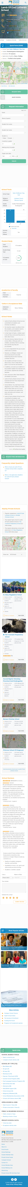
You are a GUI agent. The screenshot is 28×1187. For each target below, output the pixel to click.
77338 (9, 21)
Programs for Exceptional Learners (13, 1023)
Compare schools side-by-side (11, 1060)
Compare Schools (6, 1160)
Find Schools (5, 1149)
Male (4, 138)
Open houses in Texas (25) (10, 1105)
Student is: (5, 136)
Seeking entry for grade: (8, 147)
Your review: (5, 881)
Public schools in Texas (9, 1114)
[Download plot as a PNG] (24, 210)
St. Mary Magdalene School (13, 531)
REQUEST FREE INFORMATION (15, 457)
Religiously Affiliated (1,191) (10, 1094)
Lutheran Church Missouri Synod (18, 199)
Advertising (5, 1170)
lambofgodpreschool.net (13, 30)
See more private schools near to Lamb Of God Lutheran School (14, 770)
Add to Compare (9, 615)
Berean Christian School (11, 719)
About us (4, 1147)
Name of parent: (6, 118)
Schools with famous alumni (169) (12, 1099)
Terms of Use (9, 1185)
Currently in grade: (7, 141)
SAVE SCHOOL (16, 97)
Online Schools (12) (8, 1091)
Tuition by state (7, 1123)
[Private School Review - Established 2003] (14, 2)
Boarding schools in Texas (10, 1117)
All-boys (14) (6, 1071)
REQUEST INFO (16, 92)
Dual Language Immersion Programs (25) (14, 1081)
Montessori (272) (7, 1074)
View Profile (21, 615)
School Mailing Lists (7, 1168)
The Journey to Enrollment (11, 1018)
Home (3, 1144)
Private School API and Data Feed (11, 1173)
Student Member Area (7, 1155)
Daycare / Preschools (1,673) (10, 1076)
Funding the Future (9, 1021)
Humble (22, 20)
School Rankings (6, 1152)
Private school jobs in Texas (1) (11, 1108)
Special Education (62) (9, 1084)
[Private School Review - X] (12, 1179)
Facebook (15, 1179)
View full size (4, 86)
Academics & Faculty (11, 40)
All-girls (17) (6, 1069)
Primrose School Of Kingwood (13, 750)
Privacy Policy (18, 1185)
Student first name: (7, 124)
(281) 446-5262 (13, 26)
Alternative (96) (7, 1086)
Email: (3, 113)
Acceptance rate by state (9, 1126)
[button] (3, 898)
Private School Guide (7, 1157)
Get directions (12, 86)
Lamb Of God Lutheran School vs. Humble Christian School (14, 515)
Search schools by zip (8, 1057)
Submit (14, 161)
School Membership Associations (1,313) (13, 1096)
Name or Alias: (18, 875)
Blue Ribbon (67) (7, 1066)
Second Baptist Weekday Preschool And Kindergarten (12, 680)
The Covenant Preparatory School (13, 523)
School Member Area (7, 1165)
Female (10, 138)
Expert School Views (9, 1016)
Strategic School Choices (11, 1013)
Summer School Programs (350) (11, 1079)
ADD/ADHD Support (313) (9, 1089)
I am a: (3, 875)
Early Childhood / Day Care (17, 49)
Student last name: (7, 130)
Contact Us (5, 1163)
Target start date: (6, 154)
